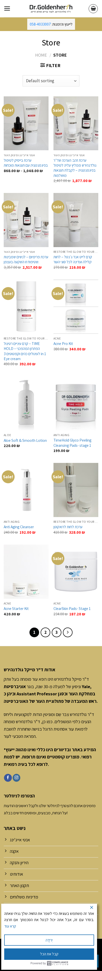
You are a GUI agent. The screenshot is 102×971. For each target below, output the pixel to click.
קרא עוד (10, 926)
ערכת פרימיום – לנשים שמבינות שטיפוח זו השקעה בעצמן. (26, 259)
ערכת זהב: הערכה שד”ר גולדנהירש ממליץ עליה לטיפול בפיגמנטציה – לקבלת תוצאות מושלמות (74, 168)
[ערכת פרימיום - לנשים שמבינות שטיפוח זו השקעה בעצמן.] (26, 220)
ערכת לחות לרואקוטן (67, 526)
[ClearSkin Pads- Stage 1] (75, 571)
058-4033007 (40, 24)
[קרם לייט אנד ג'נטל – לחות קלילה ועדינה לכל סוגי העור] (75, 220)
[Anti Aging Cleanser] (26, 490)
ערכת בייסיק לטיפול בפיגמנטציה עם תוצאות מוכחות (26, 163)
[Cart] (93, 8)
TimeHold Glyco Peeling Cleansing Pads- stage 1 (72, 443)
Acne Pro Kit (63, 343)
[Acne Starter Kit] (26, 571)
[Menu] (7, 8)
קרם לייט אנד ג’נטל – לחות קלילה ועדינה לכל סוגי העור (72, 259)
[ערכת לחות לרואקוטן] (75, 490)
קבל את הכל (49, 954)
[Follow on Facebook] (8, 778)
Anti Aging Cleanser (19, 526)
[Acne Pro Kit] (75, 307)
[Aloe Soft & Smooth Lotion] (26, 403)
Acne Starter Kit (16, 608)
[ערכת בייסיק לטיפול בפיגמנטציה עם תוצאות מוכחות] (26, 123)
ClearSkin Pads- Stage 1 (72, 608)
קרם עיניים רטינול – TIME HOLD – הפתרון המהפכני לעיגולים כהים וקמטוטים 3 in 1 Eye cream (25, 351)
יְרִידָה (49, 940)
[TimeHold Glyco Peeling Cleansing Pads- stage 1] (75, 403)
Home (41, 55)
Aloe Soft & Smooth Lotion (25, 440)
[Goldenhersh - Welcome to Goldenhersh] (51, 8)
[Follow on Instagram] (16, 778)
